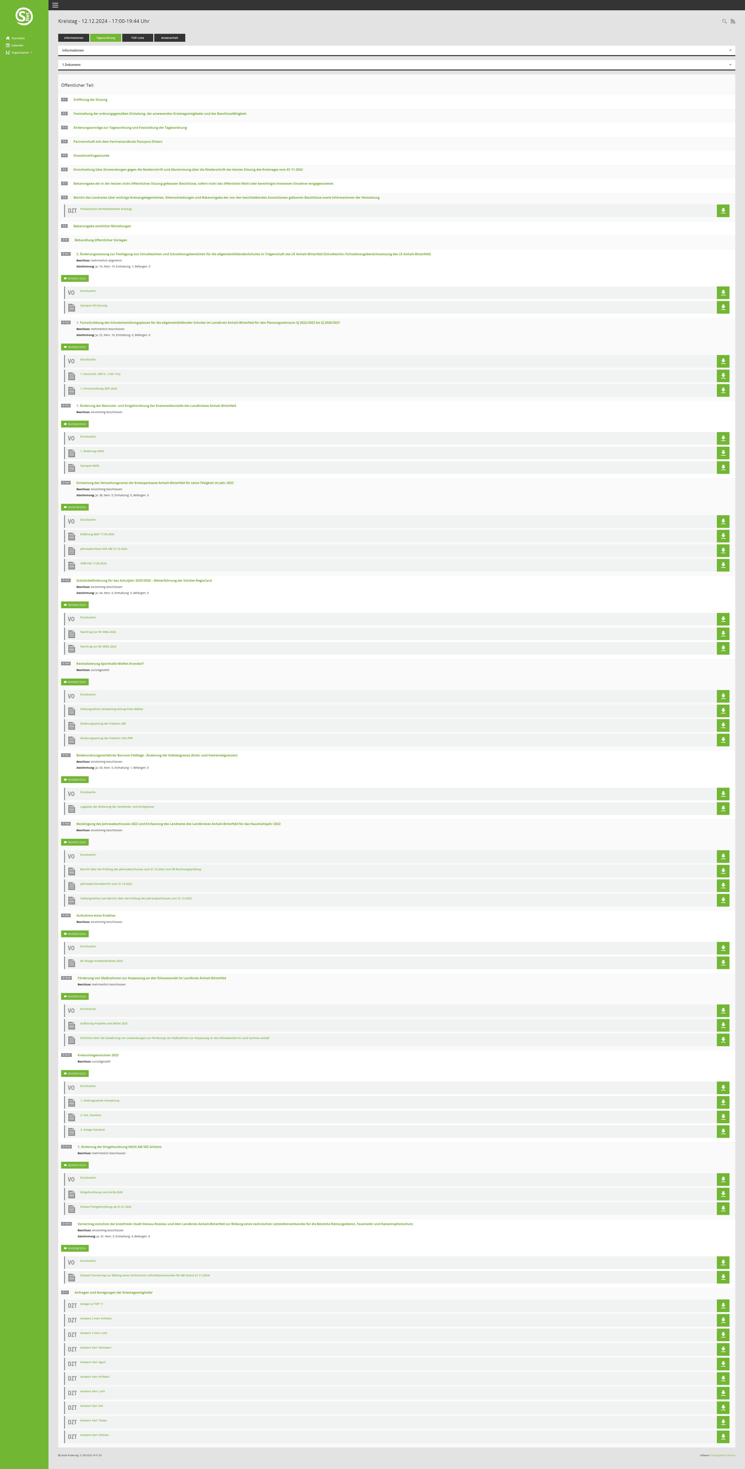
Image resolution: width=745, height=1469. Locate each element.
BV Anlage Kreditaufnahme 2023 (101, 961)
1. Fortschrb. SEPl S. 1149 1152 (100, 374)
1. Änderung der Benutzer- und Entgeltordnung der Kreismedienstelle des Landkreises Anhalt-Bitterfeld (156, 406)
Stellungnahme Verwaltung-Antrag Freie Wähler (111, 709)
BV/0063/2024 (77, 424)
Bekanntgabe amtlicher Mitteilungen (102, 226)
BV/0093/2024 (77, 996)
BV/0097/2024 (77, 1165)
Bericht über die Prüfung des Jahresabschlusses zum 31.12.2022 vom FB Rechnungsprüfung (140, 869)
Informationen (73, 38)
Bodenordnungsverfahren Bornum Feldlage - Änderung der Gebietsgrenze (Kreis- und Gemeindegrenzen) (156, 755)
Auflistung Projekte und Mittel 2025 (104, 1023)
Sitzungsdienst (723, 1455)
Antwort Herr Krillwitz (94, 1376)
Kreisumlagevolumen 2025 (98, 1055)
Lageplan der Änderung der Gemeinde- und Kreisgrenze (117, 806)
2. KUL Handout (90, 1115)
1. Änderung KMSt (92, 451)
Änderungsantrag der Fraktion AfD (103, 723)
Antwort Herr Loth (92, 1391)
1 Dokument (71, 65)
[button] (24, 52)
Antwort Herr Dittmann (95, 1347)
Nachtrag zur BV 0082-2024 (98, 632)
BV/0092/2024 (77, 934)
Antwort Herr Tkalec (93, 1420)
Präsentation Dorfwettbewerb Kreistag (106, 209)
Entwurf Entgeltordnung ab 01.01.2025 (105, 1207)
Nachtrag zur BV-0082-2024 (98, 646)
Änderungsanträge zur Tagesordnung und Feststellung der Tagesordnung (130, 127)
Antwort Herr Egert (93, 1362)
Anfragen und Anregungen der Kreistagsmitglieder (114, 1292)
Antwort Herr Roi (91, 1406)
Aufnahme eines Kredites (95, 915)
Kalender (17, 45)
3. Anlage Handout (92, 1129)
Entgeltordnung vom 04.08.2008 (101, 1192)
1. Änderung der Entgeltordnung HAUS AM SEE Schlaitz (120, 1147)
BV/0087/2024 (77, 682)
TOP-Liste (137, 38)
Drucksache (88, 291)
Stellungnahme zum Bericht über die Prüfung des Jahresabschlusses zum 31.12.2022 (136, 898)
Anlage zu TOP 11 (91, 1304)
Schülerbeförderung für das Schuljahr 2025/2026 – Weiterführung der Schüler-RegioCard (144, 580)
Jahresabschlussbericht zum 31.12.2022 (106, 884)
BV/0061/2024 (77, 278)
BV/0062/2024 (77, 347)
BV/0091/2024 (77, 842)
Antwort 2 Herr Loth (93, 1333)
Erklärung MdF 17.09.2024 (97, 534)
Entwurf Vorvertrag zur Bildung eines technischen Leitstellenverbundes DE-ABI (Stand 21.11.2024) (145, 1275)
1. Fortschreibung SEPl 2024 (98, 388)
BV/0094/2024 (77, 1073)
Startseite (18, 38)
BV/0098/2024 (77, 1248)
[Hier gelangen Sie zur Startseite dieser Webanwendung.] (24, 17)
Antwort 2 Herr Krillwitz (96, 1318)
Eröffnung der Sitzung (90, 99)
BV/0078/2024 (77, 507)
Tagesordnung (105, 38)
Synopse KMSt (89, 465)
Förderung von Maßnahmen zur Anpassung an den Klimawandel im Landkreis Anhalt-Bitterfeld (152, 978)
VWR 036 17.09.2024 (93, 563)
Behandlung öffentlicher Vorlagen (101, 240)
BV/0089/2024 (77, 779)
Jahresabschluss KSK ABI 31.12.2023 (103, 549)
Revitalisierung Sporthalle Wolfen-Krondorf (109, 663)
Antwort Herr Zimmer (94, 1435)
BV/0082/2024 (77, 605)
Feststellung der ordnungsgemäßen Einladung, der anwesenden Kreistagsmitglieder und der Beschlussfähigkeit (160, 113)
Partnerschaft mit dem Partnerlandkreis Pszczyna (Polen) (118, 141)
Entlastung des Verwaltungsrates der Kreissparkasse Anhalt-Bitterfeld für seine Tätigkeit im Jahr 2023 (155, 483)
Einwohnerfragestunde (91, 155)
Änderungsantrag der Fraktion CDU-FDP (106, 738)
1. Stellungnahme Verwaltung (99, 1100)
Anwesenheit (169, 38)
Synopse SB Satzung (93, 305)
